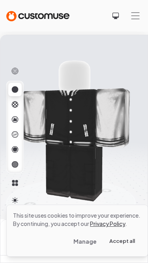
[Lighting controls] (15, 200)
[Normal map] (15, 119)
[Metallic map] (15, 149)
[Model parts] (15, 183)
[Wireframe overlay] (15, 71)
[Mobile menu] (135, 15)
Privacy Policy (107, 223)
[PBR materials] (15, 89)
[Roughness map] (15, 134)
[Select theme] (116, 16)
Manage (85, 241)
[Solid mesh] (15, 164)
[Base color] (15, 104)
